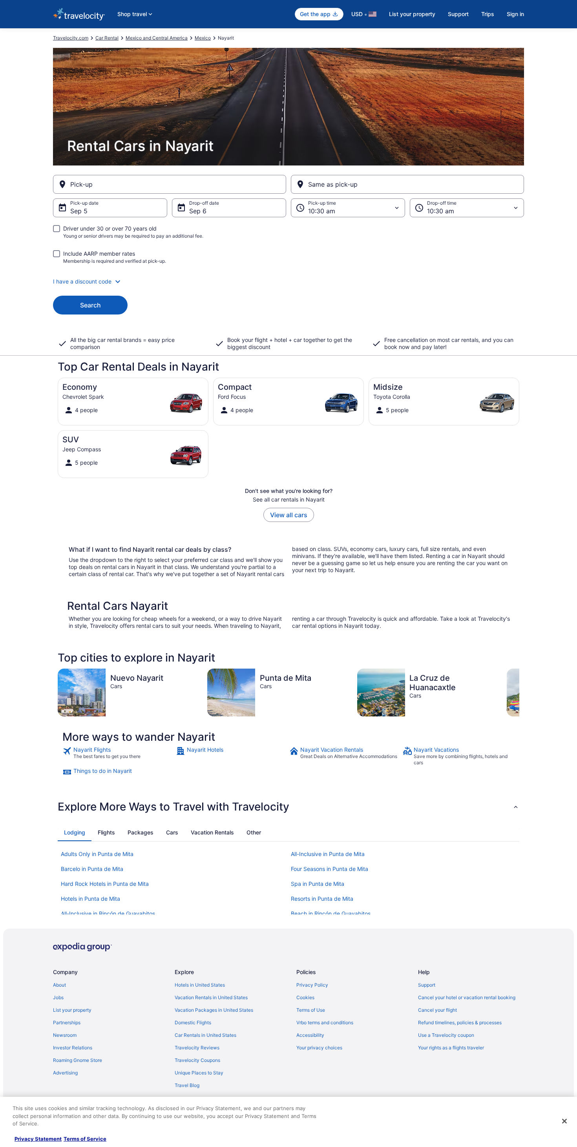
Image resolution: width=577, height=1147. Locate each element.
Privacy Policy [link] (312, 985)
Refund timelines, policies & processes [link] (460, 1022)
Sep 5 (79, 211)
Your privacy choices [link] (319, 1048)
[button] (288, 281)
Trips (487, 14)
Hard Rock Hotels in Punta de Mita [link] (105, 883)
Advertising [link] (65, 1073)
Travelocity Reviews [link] (197, 1048)
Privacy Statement (38, 1139)
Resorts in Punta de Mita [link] (322, 898)
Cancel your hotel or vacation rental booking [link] (466, 997)
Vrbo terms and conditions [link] (324, 1022)
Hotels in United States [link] (200, 985)
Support (458, 14)
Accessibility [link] (310, 1035)
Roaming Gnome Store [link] (77, 1060)
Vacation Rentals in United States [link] (211, 997)
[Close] (564, 1121)
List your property (412, 14)
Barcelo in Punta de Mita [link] (92, 868)
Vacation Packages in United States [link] (214, 1010)
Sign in (515, 14)
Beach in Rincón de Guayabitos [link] (331, 913)
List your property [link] (72, 1010)
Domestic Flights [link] (193, 1022)
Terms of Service (85, 1139)
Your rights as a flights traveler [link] (451, 1048)
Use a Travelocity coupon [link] (446, 1035)
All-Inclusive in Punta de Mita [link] (328, 854)
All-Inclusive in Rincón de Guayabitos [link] (108, 913)
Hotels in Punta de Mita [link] (90, 898)
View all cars (288, 515)
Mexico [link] (203, 38)
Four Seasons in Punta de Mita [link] (329, 868)
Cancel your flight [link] (437, 1010)
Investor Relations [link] (72, 1048)
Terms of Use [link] (310, 1010)
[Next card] (519, 692)
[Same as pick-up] (407, 184)
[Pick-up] (169, 184)
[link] (118, 756)
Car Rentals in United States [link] (205, 1035)
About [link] (59, 985)
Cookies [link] (305, 997)
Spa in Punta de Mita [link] (317, 883)
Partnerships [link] (66, 1022)
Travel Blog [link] (187, 1085)
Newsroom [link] (65, 1035)
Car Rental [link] (107, 38)
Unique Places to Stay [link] (199, 1073)
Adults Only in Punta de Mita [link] (97, 854)
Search (90, 305)
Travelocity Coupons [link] (197, 1060)
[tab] (74, 832)
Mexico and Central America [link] (157, 38)
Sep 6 (197, 211)
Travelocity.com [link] (70, 38)
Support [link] (426, 985)
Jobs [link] (58, 997)
